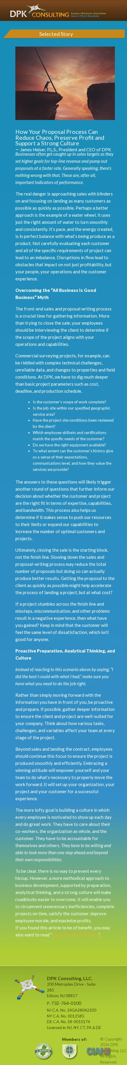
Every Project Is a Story (75, 934)
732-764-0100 (66, 1003)
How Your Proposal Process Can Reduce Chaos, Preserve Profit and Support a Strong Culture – (63, 140)
